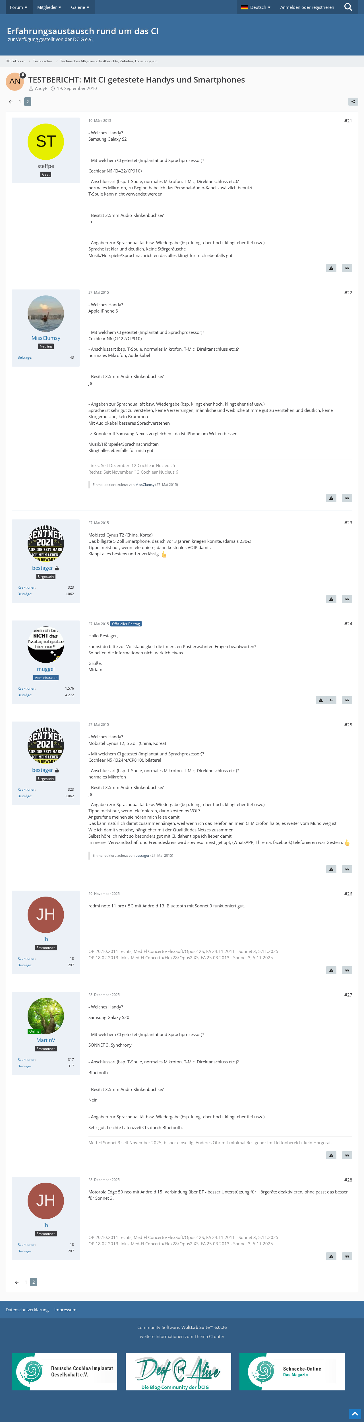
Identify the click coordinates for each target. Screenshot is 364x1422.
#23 (348, 522)
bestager (142, 855)
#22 (348, 292)
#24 (348, 623)
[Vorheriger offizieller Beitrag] (331, 700)
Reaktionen (26, 587)
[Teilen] (353, 102)
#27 (348, 995)
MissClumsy (144, 484)
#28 (348, 1180)
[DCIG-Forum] (182, 35)
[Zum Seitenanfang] (355, 1414)
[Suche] (348, 7)
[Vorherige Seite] (11, 101)
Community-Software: (182, 1327)
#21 (348, 121)
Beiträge (24, 357)
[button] (256, 7)
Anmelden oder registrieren (307, 7)
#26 (348, 894)
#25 (348, 725)
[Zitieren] (347, 268)
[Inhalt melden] (331, 268)
